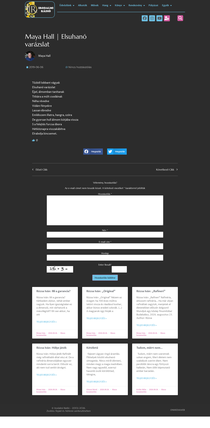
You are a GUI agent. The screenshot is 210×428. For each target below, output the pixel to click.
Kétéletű (92, 348)
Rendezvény (135, 5)
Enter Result (105, 265)
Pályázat (153, 5)
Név (105, 230)
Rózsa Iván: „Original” (100, 291)
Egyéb (165, 5)
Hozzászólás (105, 194)
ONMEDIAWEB (177, 410)
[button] (180, 18)
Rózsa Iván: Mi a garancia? (53, 291)
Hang (105, 5)
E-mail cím (105, 242)
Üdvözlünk (65, 5)
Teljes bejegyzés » (46, 322)
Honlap (105, 253)
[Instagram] (152, 18)
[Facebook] (145, 18)
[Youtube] (159, 18)
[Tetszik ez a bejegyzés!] (33, 140)
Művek (95, 5)
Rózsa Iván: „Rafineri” (150, 291)
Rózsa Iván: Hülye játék (51, 348)
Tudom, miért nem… (149, 348)
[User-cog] (167, 18)
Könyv (118, 5)
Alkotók (82, 5)
